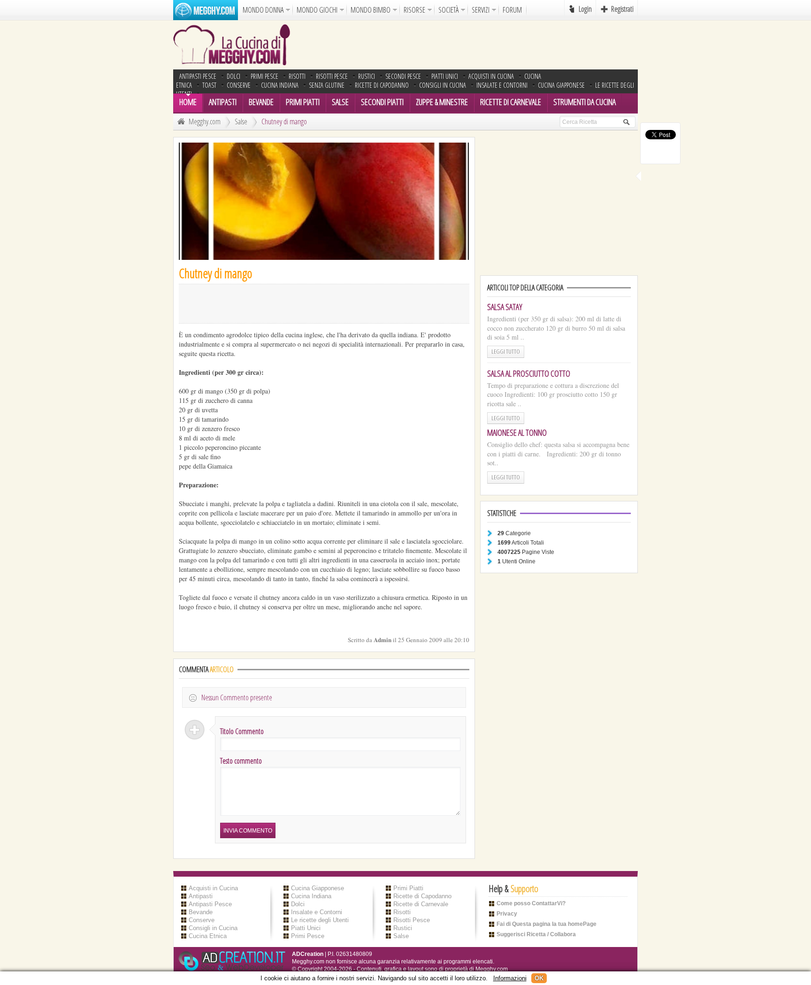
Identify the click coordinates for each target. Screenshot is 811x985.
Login (585, 9)
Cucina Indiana (279, 85)
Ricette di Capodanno (382, 85)
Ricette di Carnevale (510, 101)
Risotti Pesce (332, 76)
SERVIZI (481, 10)
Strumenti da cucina (584, 101)
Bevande (261, 101)
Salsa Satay (504, 307)
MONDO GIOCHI (317, 10)
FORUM (512, 10)
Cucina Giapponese (561, 85)
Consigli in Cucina (442, 85)
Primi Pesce (264, 76)
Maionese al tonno (517, 432)
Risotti (297, 76)
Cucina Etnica (208, 936)
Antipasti (223, 101)
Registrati (622, 9)
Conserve (239, 85)
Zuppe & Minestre (442, 101)
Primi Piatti (303, 101)
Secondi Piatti (382, 101)
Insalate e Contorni (502, 85)
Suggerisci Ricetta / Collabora (536, 934)
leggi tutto (505, 351)
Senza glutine (326, 85)
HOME (188, 101)
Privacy (507, 913)
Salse (340, 101)
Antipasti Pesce (197, 76)
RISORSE (414, 10)
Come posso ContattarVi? (531, 903)
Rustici (366, 76)
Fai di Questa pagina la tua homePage (547, 924)
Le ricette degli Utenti (320, 920)
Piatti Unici (444, 76)
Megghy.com (205, 121)
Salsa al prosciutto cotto (528, 373)
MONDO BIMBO (370, 10)
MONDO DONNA (263, 10)
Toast (209, 85)
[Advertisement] (467, 44)
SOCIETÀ (448, 10)
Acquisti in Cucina (491, 76)
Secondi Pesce (403, 76)
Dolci (233, 76)
